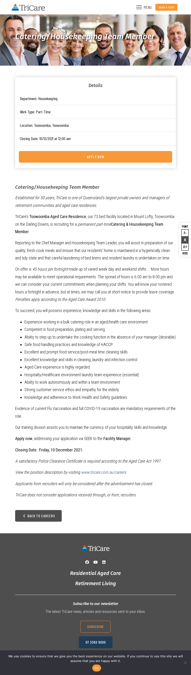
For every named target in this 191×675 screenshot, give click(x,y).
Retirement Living (95, 583)
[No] (185, 662)
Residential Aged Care (95, 573)
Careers (32, 45)
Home (18, 45)
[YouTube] (95, 562)
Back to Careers (41, 516)
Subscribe (95, 626)
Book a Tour (166, 7)
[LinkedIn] (104, 562)
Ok (97, 668)
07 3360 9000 (95, 642)
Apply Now (95, 156)
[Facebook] (87, 562)
